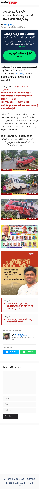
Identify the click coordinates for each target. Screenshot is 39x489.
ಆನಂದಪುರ (20, 74)
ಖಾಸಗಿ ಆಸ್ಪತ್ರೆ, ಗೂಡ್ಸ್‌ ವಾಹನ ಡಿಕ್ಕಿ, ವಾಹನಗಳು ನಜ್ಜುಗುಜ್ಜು (18, 321)
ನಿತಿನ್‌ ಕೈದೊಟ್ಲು (8, 24)
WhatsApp (29, 352)
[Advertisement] (19, 449)
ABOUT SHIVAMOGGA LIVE (14, 479)
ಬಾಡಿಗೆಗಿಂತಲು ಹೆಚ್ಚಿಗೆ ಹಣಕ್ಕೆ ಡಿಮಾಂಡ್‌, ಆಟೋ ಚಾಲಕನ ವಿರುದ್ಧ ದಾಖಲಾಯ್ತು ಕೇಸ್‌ (18, 306)
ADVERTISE (30, 479)
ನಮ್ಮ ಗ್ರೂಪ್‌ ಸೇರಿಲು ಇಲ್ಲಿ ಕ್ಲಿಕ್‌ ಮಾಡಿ (19, 55)
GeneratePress (19, 485)
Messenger (12, 352)
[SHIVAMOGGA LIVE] (9, 2)
